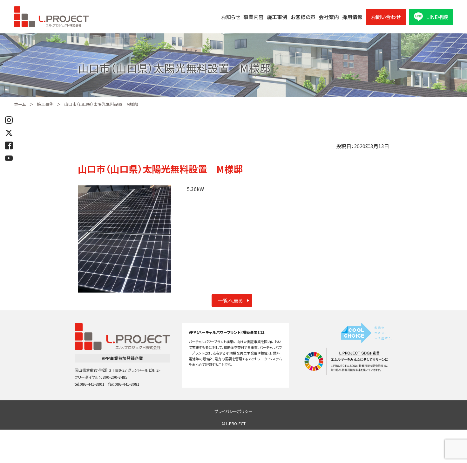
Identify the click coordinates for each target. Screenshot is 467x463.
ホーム (20, 104)
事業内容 (253, 17)
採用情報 (352, 17)
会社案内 (329, 17)
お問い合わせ (386, 17)
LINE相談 (437, 17)
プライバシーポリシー (233, 411)
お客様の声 (303, 17)
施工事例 (277, 17)
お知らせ (230, 17)
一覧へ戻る (230, 300)
